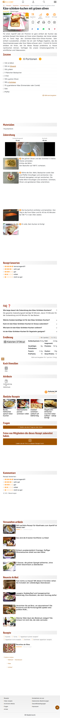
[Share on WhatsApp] (43, 29)
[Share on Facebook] (32, 29)
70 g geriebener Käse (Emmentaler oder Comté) (22, 85)
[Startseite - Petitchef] (4, 5)
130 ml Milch (9, 63)
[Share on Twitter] (49, 29)
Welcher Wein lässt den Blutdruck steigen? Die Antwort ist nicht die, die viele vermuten (34, 619)
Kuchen (7, 636)
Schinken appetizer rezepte (42, 639)
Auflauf (10, 667)
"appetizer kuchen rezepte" (29, 636)
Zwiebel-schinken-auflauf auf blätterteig (35, 413)
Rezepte (6, 698)
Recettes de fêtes (23, 644)
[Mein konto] (33, 2)
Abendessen (18, 660)
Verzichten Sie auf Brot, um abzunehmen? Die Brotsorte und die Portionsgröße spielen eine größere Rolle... (34, 608)
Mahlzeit (10, 660)
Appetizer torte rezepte (13, 639)
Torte (15, 636)
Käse (9, 663)
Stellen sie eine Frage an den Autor (31, 427)
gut (14, 272)
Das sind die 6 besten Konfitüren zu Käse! (32, 538)
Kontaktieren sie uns (38, 698)
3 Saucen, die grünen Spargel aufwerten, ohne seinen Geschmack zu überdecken (34, 564)
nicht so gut (17, 277)
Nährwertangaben (50, 95)
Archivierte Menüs (9, 703)
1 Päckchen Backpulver (13, 73)
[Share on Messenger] (38, 29)
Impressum (35, 706)
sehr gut (16, 269)
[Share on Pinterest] (54, 29)
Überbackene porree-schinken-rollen (23, 412)
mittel (15, 274)
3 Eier (7, 76)
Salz (6, 89)
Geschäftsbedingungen (39, 703)
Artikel (6, 709)
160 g (10, 82)
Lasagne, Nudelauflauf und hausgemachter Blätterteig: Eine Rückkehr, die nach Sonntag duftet (36, 594)
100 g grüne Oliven (12, 79)
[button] (5, 22)
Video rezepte (8, 701)
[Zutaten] (2, 359)
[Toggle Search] (44, 2)
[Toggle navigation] (55, 2)
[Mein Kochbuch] (23, 2)
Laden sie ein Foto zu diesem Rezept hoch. (30, 443)
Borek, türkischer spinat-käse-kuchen (8, 413)
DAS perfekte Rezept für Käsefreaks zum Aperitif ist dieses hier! (36, 526)
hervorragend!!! (19, 266)
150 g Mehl (9, 69)
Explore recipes (9, 657)
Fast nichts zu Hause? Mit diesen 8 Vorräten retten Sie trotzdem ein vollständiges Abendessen (36, 582)
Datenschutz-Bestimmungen (40, 701)
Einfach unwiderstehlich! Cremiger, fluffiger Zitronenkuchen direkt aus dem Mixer (33, 551)
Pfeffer (7, 92)
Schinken (12, 82)
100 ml (10, 66)
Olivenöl (13, 66)
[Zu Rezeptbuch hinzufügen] (32, 22)
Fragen (6, 706)
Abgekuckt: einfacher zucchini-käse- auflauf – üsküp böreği (50, 414)
